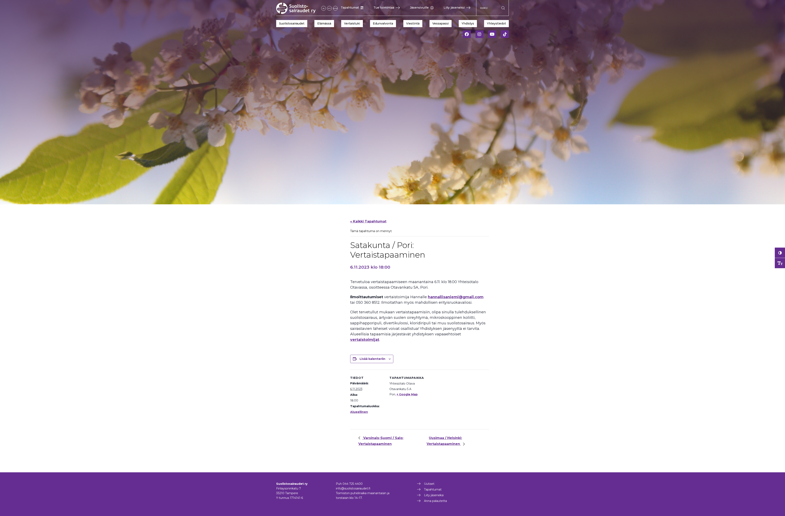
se (324, 8)
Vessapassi (440, 23)
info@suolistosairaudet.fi (353, 488)
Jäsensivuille (419, 7)
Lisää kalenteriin (372, 359)
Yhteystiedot (496, 23)
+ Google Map (407, 394)
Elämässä (324, 23)
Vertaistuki (352, 23)
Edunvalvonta (383, 23)
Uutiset (429, 484)
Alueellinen (359, 412)
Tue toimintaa (383, 7)
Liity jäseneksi (454, 7)
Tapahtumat (350, 7)
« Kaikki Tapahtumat (368, 221)
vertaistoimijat (364, 339)
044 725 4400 (353, 484)
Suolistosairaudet (291, 23)
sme (335, 8)
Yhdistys (468, 23)
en (329, 8)
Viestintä (412, 23)
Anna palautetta (435, 501)
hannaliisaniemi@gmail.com (455, 297)
